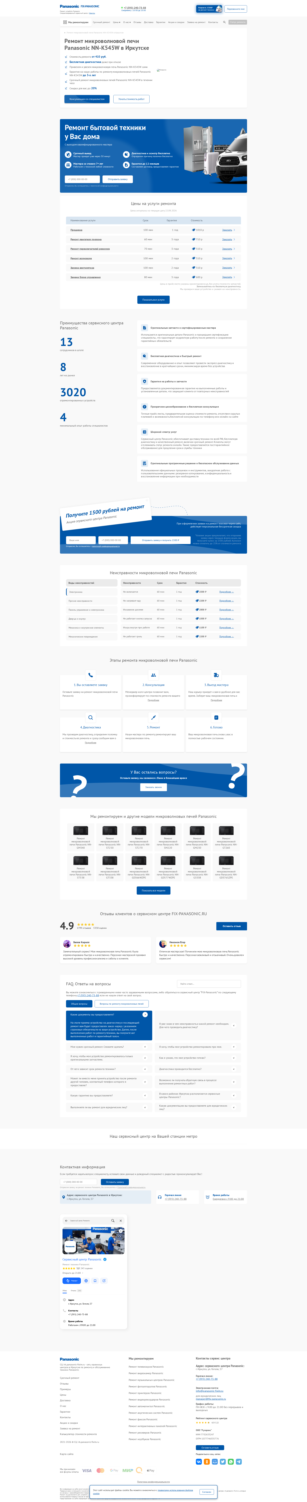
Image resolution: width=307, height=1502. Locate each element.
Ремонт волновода (81, 258)
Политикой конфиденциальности (131, 1187)
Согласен (206, 1492)
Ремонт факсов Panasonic (143, 1419)
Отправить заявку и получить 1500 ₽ (160, 540)
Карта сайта (66, 1454)
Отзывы (137, 22)
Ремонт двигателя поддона (86, 239)
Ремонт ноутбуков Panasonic (145, 1439)
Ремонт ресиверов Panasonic (145, 1432)
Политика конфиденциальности (153, 1481)
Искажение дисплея (133, 609)
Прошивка (76, 229)
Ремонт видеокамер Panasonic (146, 1373)
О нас (126, 22)
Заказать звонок (153, 787)
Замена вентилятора (82, 267)
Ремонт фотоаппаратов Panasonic (148, 1386)
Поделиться (199, 1462)
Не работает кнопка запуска (137, 618)
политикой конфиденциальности (106, 546)
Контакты (213, 22)
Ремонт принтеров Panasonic (145, 1393)
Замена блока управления (86, 277)
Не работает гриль (132, 636)
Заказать (227, 229)
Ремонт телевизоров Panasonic (146, 1366)
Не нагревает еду (132, 600)
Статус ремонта (237, 22)
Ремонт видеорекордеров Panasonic (149, 1399)
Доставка (148, 22)
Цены (115, 22)
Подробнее (153, 700)
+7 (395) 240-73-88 (135, 7)
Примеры (65, 1389)
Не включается (130, 591)
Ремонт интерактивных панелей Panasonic (153, 1426)
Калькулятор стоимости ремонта (78, 1434)
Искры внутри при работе (136, 627)
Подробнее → (226, 591)
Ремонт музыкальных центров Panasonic (152, 1379)
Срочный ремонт (101, 22)
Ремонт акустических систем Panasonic (151, 1412)
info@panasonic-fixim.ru (209, 1390)
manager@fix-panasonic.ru (211, 1398)
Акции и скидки (176, 22)
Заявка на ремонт (196, 22)
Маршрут (74, 1281)
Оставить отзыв (232, 926)
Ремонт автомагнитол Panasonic (147, 1406)
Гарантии (160, 22)
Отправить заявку (117, 179)
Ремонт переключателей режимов (90, 248)
